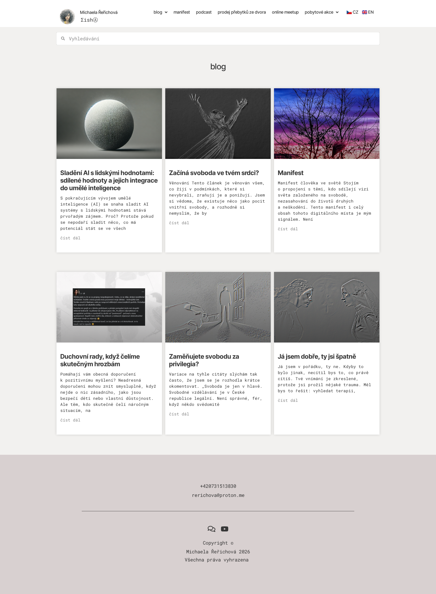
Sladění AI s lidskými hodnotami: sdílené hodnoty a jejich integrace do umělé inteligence (109, 180)
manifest (182, 12)
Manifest (291, 173)
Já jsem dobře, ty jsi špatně (317, 356)
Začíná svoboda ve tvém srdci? (214, 173)
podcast (204, 12)
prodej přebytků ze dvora (242, 12)
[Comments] (211, 528)
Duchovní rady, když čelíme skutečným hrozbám (100, 360)
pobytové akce (319, 12)
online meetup (285, 12)
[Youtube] (224, 528)
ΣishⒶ (89, 19)
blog (158, 12)
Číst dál (70, 237)
